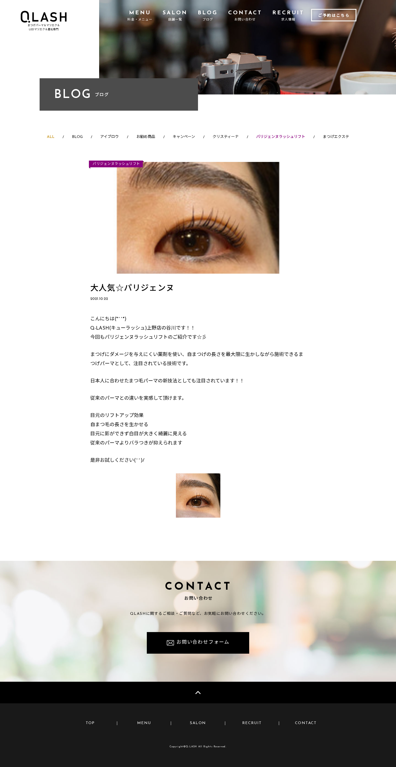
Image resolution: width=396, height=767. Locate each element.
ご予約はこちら (334, 16)
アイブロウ (109, 137)
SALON (198, 723)
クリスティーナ (226, 137)
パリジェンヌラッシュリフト (280, 137)
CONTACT (306, 723)
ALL (50, 137)
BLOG (77, 137)
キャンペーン (184, 137)
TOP (90, 723)
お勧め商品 (145, 137)
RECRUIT (252, 723)
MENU (144, 723)
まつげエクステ (336, 137)
